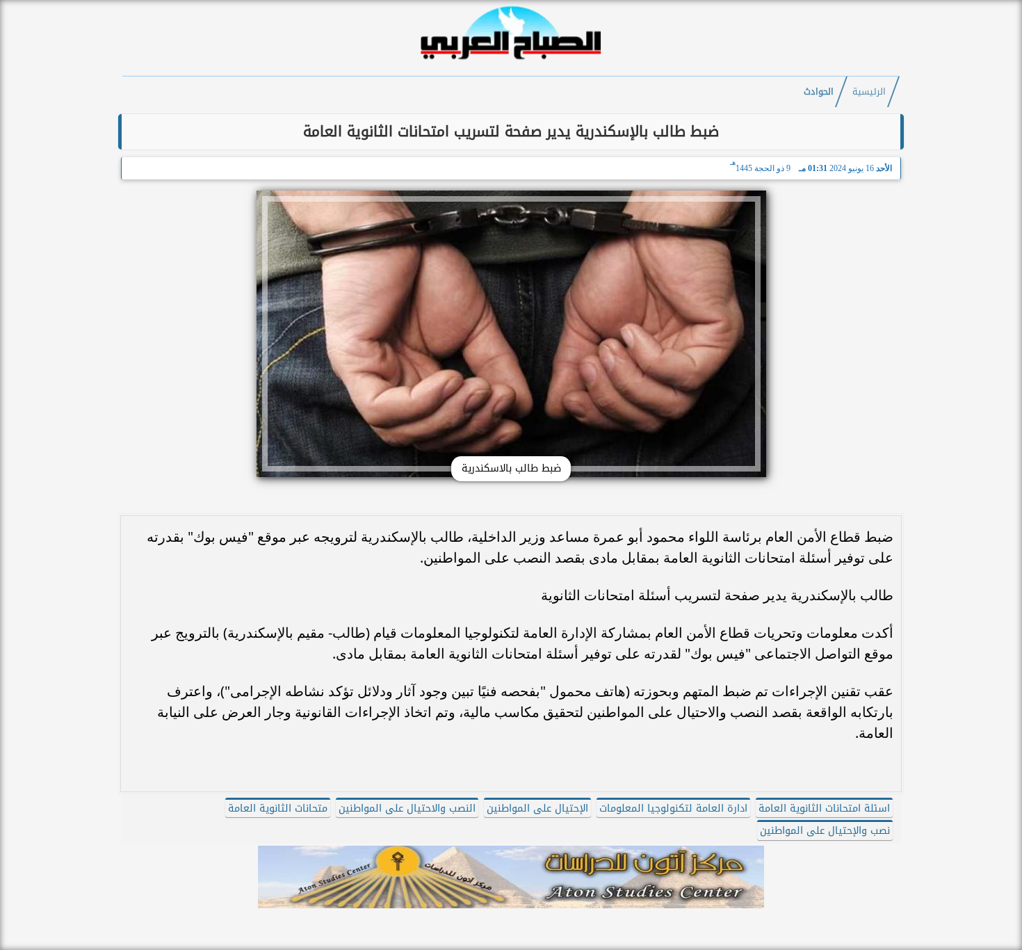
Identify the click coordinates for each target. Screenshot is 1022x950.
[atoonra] (511, 877)
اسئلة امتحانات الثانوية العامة (824, 808)
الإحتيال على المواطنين (537, 808)
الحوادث (819, 91)
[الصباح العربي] (511, 61)
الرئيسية (869, 91)
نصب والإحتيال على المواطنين (825, 830)
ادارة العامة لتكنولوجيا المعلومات (673, 808)
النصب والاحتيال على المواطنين (407, 808)
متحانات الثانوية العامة (277, 808)
